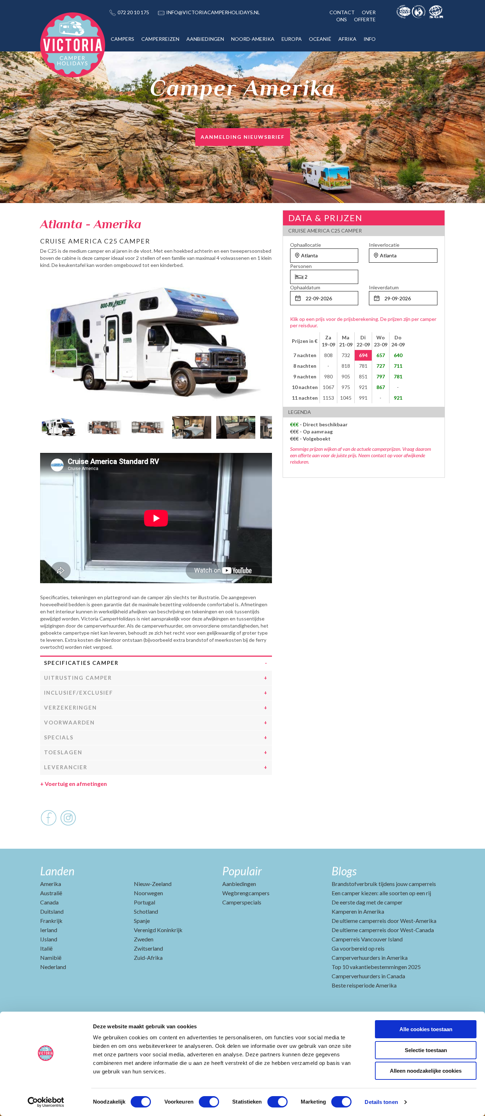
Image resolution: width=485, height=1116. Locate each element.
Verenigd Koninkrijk (158, 929)
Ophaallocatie (305, 245)
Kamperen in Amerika (358, 911)
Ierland (48, 929)
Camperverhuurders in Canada (368, 976)
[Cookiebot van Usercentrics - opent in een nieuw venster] (46, 1102)
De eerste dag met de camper (367, 902)
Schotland (146, 911)
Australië (51, 893)
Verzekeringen (70, 707)
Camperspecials (241, 902)
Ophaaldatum (305, 287)
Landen (57, 871)
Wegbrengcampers (245, 893)
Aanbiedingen (239, 883)
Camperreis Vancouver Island (367, 939)
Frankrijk (51, 920)
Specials (58, 737)
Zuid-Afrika (148, 957)
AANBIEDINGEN (205, 39)
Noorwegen (148, 893)
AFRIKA (347, 39)
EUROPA (292, 39)
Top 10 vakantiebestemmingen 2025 (376, 966)
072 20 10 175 (133, 12)
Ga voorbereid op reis (358, 948)
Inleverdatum (384, 287)
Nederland (53, 966)
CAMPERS (122, 39)
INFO (370, 39)
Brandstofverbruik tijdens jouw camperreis (384, 883)
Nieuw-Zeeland (152, 883)
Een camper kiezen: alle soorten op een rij (381, 893)
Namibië (50, 957)
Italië (46, 948)
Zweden (143, 939)
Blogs (344, 871)
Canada (49, 902)
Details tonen (381, 1102)
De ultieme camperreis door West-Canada (383, 929)
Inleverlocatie (384, 245)
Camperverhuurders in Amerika (370, 957)
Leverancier (65, 767)
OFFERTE (365, 19)
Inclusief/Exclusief (78, 692)
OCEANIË (320, 39)
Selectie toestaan (426, 1050)
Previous (45, 425)
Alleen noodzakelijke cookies (426, 1071)
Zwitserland (148, 948)
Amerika (50, 883)
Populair (242, 871)
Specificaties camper (81, 663)
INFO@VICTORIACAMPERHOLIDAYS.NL (213, 12)
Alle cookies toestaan (425, 1029)
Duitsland (52, 911)
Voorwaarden (69, 722)
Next (266, 425)
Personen (301, 266)
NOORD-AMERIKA (252, 39)
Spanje (142, 920)
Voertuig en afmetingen (73, 783)
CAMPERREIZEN (160, 39)
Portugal (144, 902)
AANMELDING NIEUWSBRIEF (243, 137)
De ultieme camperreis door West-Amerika (384, 920)
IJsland (48, 939)
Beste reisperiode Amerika (364, 985)
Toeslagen (63, 752)
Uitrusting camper (78, 677)
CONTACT (342, 12)
